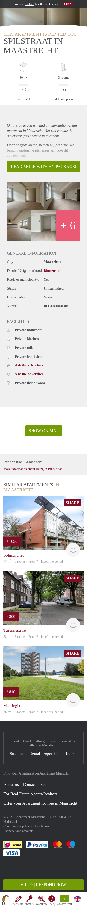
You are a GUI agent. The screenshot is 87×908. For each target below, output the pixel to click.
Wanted (41, 904)
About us (11, 784)
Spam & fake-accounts (18, 831)
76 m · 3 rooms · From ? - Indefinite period (33, 712)
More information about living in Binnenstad (32, 469)
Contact (29, 784)
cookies (29, 4)
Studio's (16, 753)
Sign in (29, 904)
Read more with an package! (43, 166)
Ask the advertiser (29, 365)
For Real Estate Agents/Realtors (30, 793)
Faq (43, 784)
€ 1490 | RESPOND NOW (43, 884)
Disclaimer (42, 826)
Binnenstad (52, 271)
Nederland (10, 821)
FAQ (52, 904)
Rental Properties (43, 753)
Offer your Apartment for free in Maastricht (40, 803)
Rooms (70, 753)
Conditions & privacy (17, 826)
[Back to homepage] (5, 900)
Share (72, 502)
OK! (67, 4)
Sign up (18, 904)
